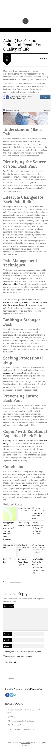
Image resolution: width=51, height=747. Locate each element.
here (45, 237)
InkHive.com (25, 743)
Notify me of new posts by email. (19, 656)
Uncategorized (15, 582)
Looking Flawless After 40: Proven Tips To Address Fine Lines (38, 528)
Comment (9, 606)
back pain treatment (19, 485)
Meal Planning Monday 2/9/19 (24, 523)
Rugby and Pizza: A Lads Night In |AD (23, 562)
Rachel (44, 58)
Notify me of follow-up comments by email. (23, 651)
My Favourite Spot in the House (21, 721)
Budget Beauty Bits (9, 560)
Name (6, 634)
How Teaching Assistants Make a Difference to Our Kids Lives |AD (38, 566)
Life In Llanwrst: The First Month (21, 729)
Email (6, 640)
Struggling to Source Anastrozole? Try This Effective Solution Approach (8, 530)
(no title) (11, 716)
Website (7, 646)
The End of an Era (15, 725)
